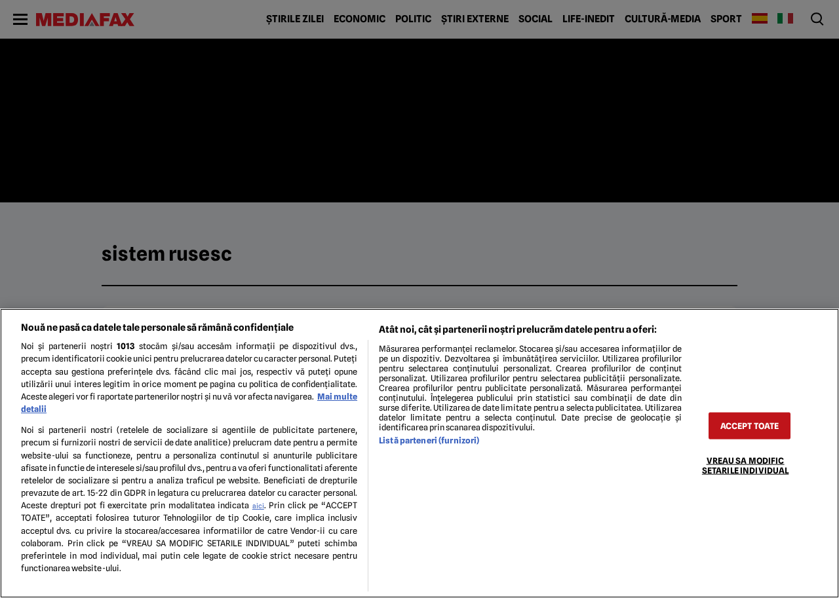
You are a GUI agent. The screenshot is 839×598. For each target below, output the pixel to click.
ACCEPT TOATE (749, 425)
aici (258, 506)
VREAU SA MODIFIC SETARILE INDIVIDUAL (745, 465)
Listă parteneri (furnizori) (429, 440)
